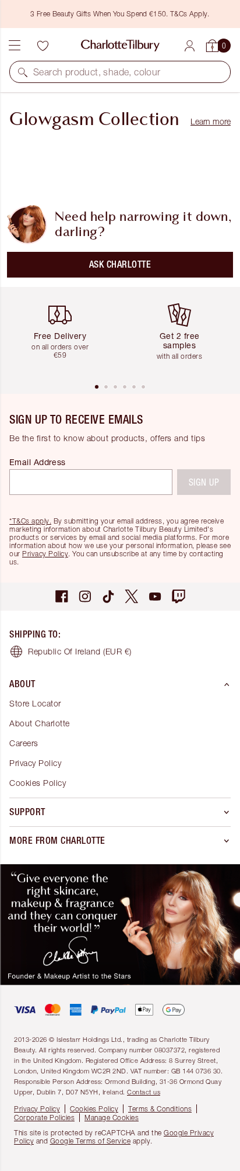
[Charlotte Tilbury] (120, 45)
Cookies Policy (37, 783)
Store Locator (35, 703)
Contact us (143, 1092)
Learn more (210, 121)
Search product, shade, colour (97, 72)
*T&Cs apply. (30, 521)
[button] (22, 71)
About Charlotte (39, 723)
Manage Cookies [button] (111, 1117)
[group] (64, 334)
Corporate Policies (44, 1117)
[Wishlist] (43, 46)
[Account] (189, 46)
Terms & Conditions (160, 1108)
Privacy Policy (45, 553)
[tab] (96, 387)
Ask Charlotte (120, 264)
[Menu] (15, 46)
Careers (23, 743)
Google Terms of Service (90, 1141)
